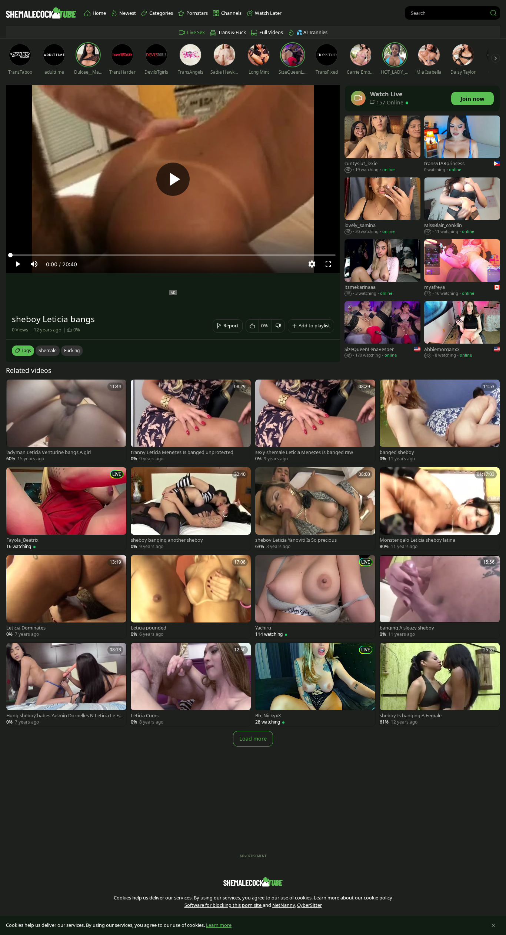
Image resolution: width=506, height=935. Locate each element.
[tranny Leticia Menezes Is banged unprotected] (191, 421)
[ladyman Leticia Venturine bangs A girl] (66, 421)
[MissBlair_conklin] (462, 206)
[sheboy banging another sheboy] (191, 509)
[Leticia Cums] (191, 684)
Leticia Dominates (26, 627)
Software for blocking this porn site (223, 905)
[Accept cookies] (493, 925)
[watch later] (15, 388)
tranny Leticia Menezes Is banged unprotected (182, 452)
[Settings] (311, 264)
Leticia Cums (145, 715)
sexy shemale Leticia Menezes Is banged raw (304, 452)
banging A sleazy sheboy (407, 627)
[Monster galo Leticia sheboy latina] (440, 509)
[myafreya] (462, 268)
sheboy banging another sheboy (167, 540)
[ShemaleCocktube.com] (41, 13)
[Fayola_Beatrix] (66, 509)
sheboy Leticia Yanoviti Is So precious (296, 540)
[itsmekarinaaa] (382, 268)
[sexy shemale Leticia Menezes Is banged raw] (315, 421)
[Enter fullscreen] (328, 264)
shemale (48, 350)
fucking (72, 350)
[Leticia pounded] (191, 596)
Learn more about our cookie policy (353, 897)
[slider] (173, 255)
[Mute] (34, 264)
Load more (253, 738)
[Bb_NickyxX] (315, 684)
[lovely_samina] (382, 206)
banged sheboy (397, 452)
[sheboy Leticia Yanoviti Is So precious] (315, 509)
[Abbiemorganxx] (462, 330)
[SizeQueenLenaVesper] (382, 330)
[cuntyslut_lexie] (382, 145)
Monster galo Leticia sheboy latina (417, 540)
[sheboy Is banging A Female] (440, 684)
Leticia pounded (148, 627)
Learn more (219, 925)
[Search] (493, 13)
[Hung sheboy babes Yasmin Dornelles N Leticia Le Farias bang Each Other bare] (66, 684)
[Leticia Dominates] (66, 596)
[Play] (173, 179)
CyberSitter (309, 905)
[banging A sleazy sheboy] (440, 596)
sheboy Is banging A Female (411, 715)
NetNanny (283, 905)
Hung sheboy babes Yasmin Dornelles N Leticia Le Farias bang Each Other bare (64, 715)
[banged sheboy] (440, 421)
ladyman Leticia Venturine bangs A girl (48, 452)
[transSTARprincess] (462, 145)
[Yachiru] (315, 596)
